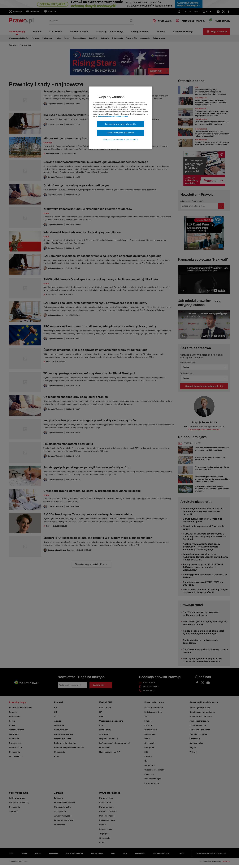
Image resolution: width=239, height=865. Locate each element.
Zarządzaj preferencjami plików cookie (120, 139)
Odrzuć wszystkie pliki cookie (120, 132)
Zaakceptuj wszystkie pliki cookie (120, 124)
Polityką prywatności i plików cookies (113, 116)
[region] (120, 117)
